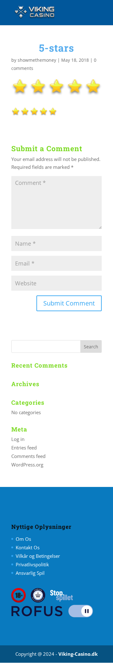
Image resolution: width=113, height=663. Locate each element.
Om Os (23, 539)
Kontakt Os (28, 547)
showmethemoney (37, 60)
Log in (17, 439)
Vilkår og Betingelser (38, 556)
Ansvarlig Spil (30, 573)
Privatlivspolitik (32, 564)
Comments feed (28, 456)
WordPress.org (27, 464)
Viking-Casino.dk (78, 654)
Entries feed (24, 447)
